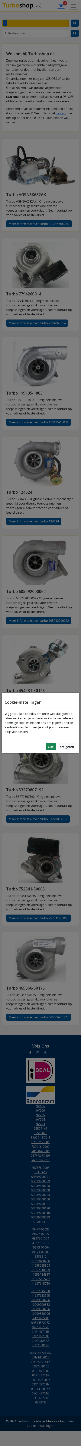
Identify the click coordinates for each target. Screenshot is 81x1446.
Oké (51, 747)
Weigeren (67, 747)
